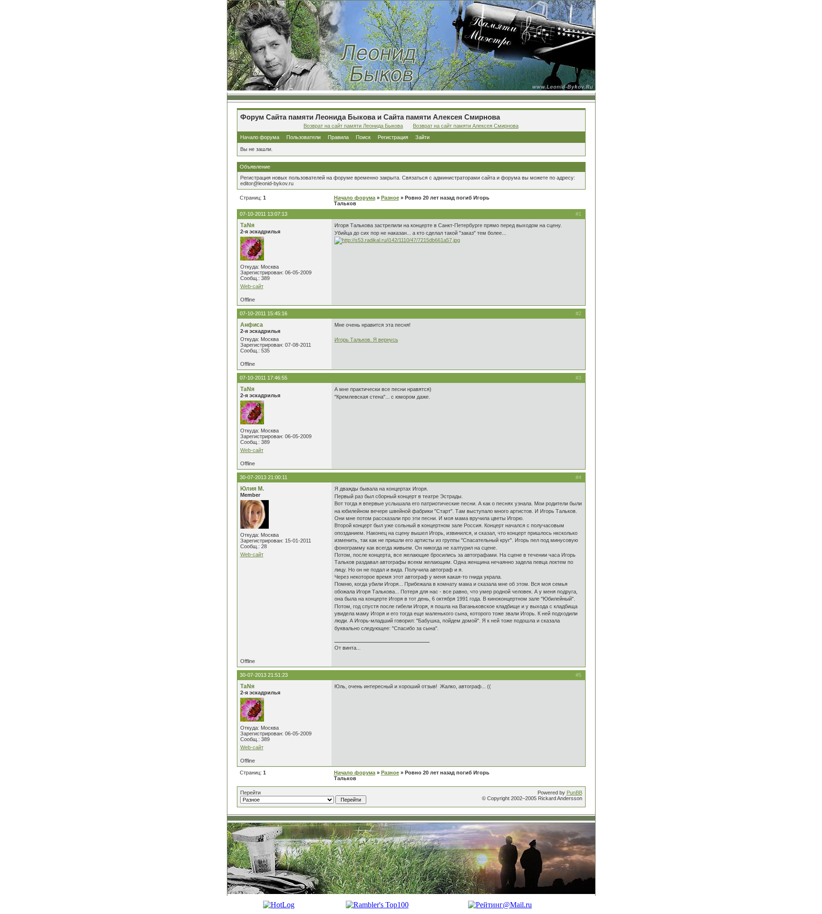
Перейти (250, 792)
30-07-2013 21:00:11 (263, 477)
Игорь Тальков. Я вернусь (366, 339)
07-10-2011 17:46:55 (263, 378)
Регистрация (393, 137)
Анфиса (251, 324)
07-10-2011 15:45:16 (263, 313)
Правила (338, 137)
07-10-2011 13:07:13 (263, 214)
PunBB (574, 792)
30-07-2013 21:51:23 (264, 675)
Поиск (363, 137)
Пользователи (303, 137)
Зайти (422, 137)
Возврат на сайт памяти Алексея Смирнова (466, 126)
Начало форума (259, 137)
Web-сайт (252, 286)
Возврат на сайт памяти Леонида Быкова (353, 126)
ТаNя (247, 225)
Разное (390, 198)
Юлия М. (252, 488)
